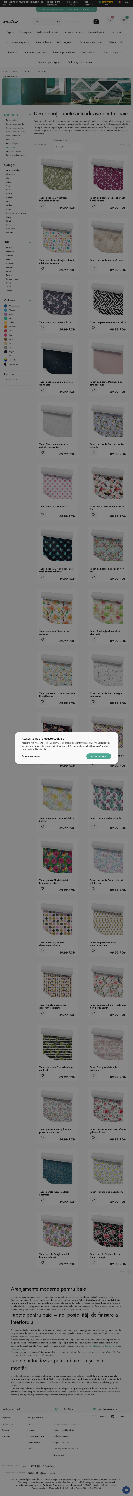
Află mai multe (39, 749)
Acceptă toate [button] (98, 756)
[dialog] (66, 748)
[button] (31, 756)
